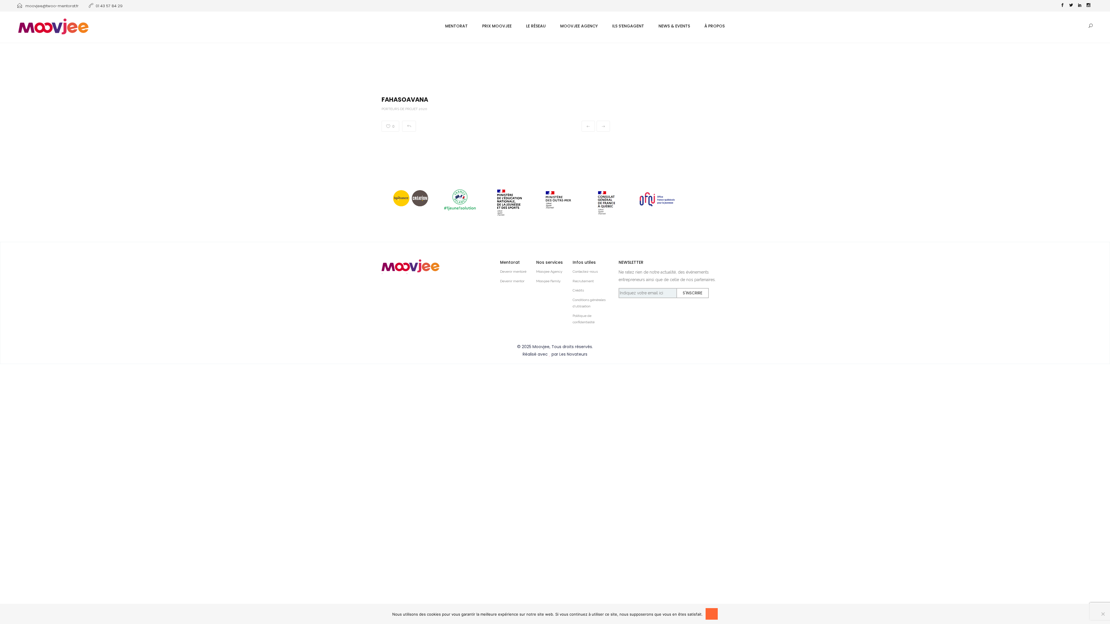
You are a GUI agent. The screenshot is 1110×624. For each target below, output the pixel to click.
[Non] (1103, 614)
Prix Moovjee (497, 26)
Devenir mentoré (513, 272)
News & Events (674, 26)
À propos (714, 26)
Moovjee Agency (579, 26)
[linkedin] (1079, 6)
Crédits (578, 290)
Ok (712, 614)
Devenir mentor (512, 281)
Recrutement (583, 281)
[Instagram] (1088, 6)
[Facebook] (1062, 6)
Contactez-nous (585, 272)
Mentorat (456, 26)
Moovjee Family (548, 281)
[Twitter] (1071, 6)
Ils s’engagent (628, 26)
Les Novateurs (573, 354)
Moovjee (541, 347)
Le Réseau (536, 26)
